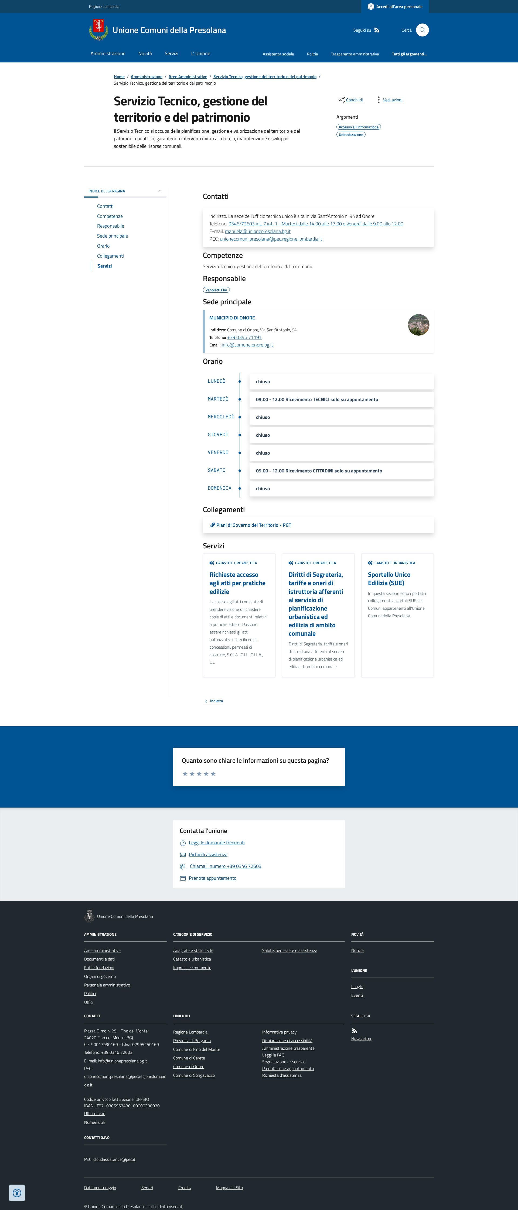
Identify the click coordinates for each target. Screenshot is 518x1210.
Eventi (357, 995)
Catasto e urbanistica (192, 959)
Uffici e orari (94, 1113)
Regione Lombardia (104, 6)
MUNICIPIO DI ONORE (232, 317)
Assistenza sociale (278, 54)
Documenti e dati (99, 959)
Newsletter (361, 1038)
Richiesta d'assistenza (282, 1075)
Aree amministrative (102, 950)
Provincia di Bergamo (192, 1040)
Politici (90, 993)
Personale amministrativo (107, 985)
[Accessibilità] (17, 1193)
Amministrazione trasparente (288, 1048)
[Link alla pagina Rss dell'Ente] (354, 1031)
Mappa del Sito (229, 1187)
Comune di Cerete (189, 1058)
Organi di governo (100, 976)
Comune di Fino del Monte (196, 1049)
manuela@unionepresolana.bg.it (258, 231)
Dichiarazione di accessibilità (287, 1040)
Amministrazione (108, 53)
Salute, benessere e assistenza (289, 950)
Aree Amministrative (188, 76)
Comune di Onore (188, 1066)
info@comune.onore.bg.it (247, 344)
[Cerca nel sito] (420, 30)
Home (119, 76)
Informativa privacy (279, 1032)
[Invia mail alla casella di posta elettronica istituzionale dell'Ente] (122, 1060)
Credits (184, 1187)
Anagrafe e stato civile (193, 950)
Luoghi (357, 986)
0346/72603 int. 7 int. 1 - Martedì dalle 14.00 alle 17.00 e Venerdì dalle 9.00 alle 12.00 (316, 223)
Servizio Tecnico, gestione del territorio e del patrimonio (264, 76)
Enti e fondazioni (99, 967)
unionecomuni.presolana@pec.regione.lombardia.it (271, 238)
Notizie (357, 950)
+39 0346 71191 (244, 337)
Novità (145, 53)
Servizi (171, 53)
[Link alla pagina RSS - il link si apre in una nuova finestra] (377, 30)
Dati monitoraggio (100, 1187)
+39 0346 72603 (116, 1052)
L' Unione (200, 53)
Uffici (88, 1002)
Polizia (312, 54)
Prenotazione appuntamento (288, 1068)
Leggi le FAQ (273, 1055)
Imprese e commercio (192, 967)
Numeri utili (94, 1122)
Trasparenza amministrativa (355, 54)
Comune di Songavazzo (194, 1075)
